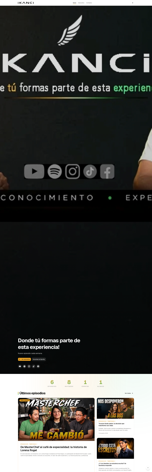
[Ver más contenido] (148, 468)
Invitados (89, 3)
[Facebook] (38, 366)
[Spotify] (24, 366)
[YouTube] (20, 366)
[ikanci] (26, 3)
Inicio (74, 3)
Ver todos (128, 393)
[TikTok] (34, 366)
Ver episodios (26, 359)
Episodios (81, 3)
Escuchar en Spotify (39, 359)
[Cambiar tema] (132, 3)
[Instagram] (29, 366)
